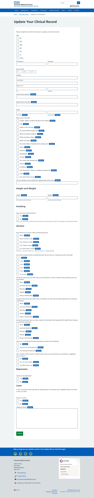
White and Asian (28, 140)
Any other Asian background (31, 160)
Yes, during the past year (30, 350)
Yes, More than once (29, 365)
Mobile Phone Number (26, 102)
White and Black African (30, 137)
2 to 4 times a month (29, 242)
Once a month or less (29, 239)
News (63, 10)
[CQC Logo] (64, 462)
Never (24, 235)
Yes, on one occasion (29, 362)
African (25, 164)
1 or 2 (24, 261)
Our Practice (43, 10)
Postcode (50, 91)
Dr (20, 55)
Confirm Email (54, 115)
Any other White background (32, 130)
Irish (24, 124)
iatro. (79, 490)
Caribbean (26, 167)
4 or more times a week (30, 248)
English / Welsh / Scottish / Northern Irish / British (37, 120)
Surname (50, 61)
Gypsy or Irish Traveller (29, 127)
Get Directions (21, 473)
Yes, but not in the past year (31, 347)
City (17, 91)
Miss (21, 45)
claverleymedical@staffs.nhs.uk (26, 479)
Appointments (24, 10)
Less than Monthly (28, 285)
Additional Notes (24, 407)
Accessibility (54, 490)
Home (16, 10)
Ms (21, 48)
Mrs (21, 41)
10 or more (26, 274)
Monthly (25, 289)
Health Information (54, 10)
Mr (21, 38)
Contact (70, 10)
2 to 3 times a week (29, 245)
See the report (64, 474)
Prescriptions (34, 10)
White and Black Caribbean (31, 134)
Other (21, 58)
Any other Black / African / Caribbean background (38, 170)
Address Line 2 (19, 85)
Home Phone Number (25, 94)
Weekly (25, 292)
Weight (53, 195)
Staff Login (54, 493)
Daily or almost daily (29, 295)
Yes (24, 216)
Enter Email (21, 115)
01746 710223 (21, 476)
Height (21, 195)
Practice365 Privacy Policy (51, 491)
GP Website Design (71, 490)
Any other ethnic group (30, 177)
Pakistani (25, 150)
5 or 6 (24, 267)
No (23, 219)
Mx (21, 51)
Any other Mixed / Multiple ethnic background (37, 144)
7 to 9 (24, 271)
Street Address (19, 80)
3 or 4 (24, 264)
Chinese (25, 157)
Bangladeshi (26, 154)
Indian (25, 147)
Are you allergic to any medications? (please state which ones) (38, 180)
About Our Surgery (24, 14)
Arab (24, 173)
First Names (19, 61)
